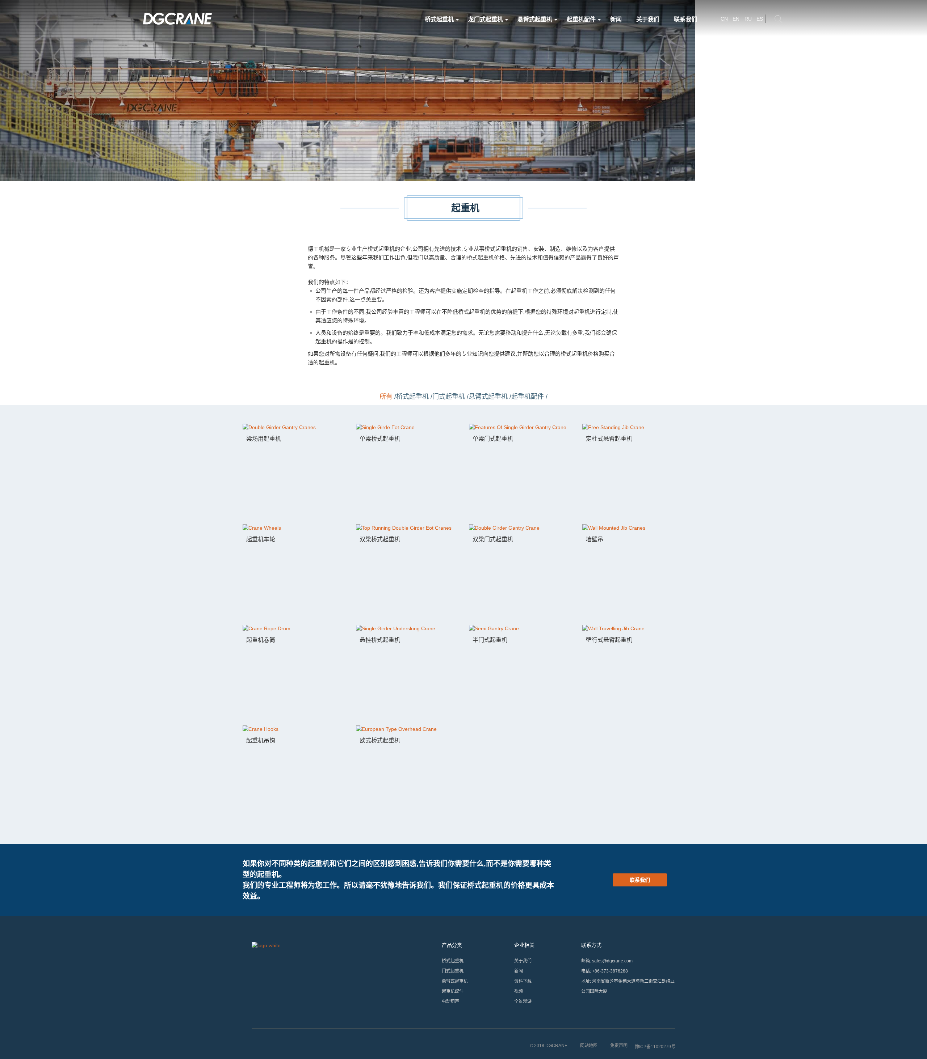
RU (748, 19)
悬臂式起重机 (534, 19)
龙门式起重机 (485, 19)
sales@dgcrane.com (612, 960)
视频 (518, 991)
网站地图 (588, 1045)
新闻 (616, 19)
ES (759, 19)
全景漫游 (523, 1001)
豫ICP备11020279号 (655, 1046)
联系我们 (685, 19)
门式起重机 (453, 971)
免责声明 (619, 1045)
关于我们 (647, 19)
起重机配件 (581, 19)
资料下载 (523, 981)
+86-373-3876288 (610, 971)
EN (736, 19)
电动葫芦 (450, 1001)
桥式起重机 (439, 19)
